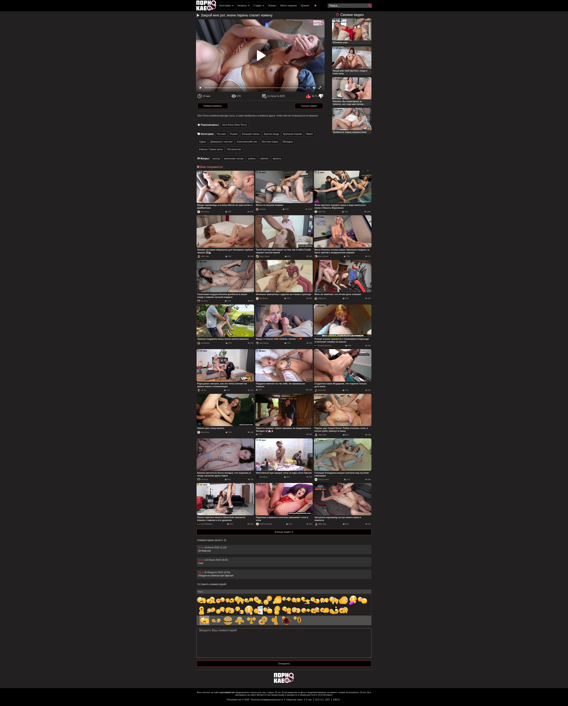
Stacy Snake (264, 256)
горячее (264, 158)
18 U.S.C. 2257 (322, 699)
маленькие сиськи (234, 158)
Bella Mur (322, 212)
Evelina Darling (265, 524)
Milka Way (322, 524)
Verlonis (262, 209)
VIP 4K (203, 390)
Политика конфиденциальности (267, 699)
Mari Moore (264, 343)
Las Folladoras (207, 524)
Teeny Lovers (323, 479)
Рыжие (234, 134)
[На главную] (284, 682)
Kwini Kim (322, 390)
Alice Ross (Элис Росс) (234, 125)
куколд (216, 158)
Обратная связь (294, 699)
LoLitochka (205, 343)
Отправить (284, 663)
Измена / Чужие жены (211, 149)
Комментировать (213, 106)
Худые (202, 141)
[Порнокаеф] (206, 5)
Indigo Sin (322, 298)
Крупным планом (292, 134)
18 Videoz (263, 477)
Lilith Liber (205, 256)
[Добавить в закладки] (315, 5)
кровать (277, 158)
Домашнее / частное (221, 141)
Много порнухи (288, 5)
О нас (309, 699)
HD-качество (234, 149)
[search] (369, 6)
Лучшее (305, 5)
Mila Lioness (323, 256)
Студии (257, 5)
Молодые (288, 141)
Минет (309, 134)
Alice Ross (205, 212)
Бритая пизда (271, 134)
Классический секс (247, 141)
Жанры (272, 5)
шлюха (251, 158)
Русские (221, 134)
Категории (225, 5)
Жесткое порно (270, 141)
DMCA (336, 699)
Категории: (207, 134)
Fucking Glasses (324, 346)
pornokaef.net (227, 692)
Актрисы (242, 5)
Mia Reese (263, 298)
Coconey (204, 301)
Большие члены (251, 134)
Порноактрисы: (210, 125)
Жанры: (205, 158)
